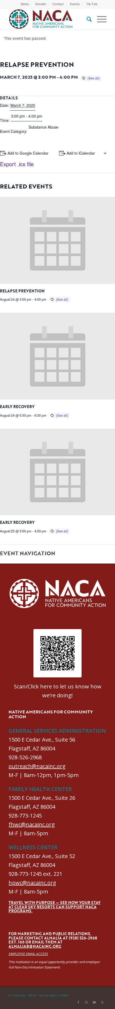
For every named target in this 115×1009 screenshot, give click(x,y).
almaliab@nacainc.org (35, 946)
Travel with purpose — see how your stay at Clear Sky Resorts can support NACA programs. (55, 907)
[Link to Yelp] (102, 1002)
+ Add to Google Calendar (26, 153)
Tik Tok (91, 4)
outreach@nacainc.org (37, 766)
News (25, 4)
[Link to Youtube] (94, 1002)
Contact (58, 4)
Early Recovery (17, 406)
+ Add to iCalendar (79, 153)
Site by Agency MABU (54, 995)
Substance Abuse (43, 127)
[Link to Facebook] (78, 1002)
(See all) (93, 78)
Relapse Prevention (22, 291)
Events (75, 4)
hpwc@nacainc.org (32, 882)
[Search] (86, 19)
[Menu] (99, 19)
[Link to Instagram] (86, 1002)
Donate (40, 4)
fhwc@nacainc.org (32, 824)
